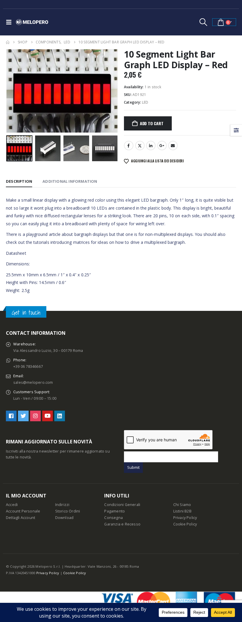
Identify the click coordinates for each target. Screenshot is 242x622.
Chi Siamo (182, 504)
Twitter (140, 145)
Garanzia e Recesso (122, 524)
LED (145, 102)
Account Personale (23, 511)
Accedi (12, 504)
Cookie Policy (185, 524)
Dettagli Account (20, 517)
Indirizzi (62, 504)
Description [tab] (19, 181)
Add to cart (151, 123)
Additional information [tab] (69, 181)
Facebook (128, 145)
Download (64, 517)
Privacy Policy (185, 517)
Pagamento (114, 511)
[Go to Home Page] (7, 42)
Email (173, 145)
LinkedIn (151, 145)
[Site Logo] (32, 22)
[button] (10, 22)
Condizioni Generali (122, 504)
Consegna (113, 517)
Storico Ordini (67, 511)
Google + (162, 145)
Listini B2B (182, 511)
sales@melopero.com (33, 382)
